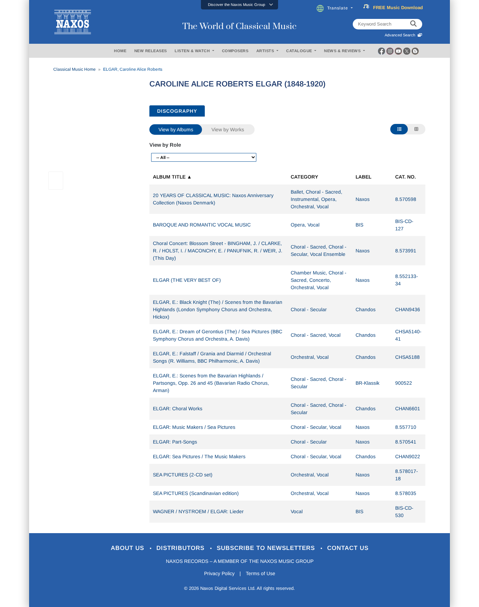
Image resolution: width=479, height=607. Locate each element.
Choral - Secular (309, 309)
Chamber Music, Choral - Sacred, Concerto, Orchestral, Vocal (318, 280)
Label (363, 177)
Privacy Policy (219, 573)
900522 (403, 383)
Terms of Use (260, 573)
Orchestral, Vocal (310, 357)
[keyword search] (413, 24)
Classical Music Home (74, 69)
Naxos (363, 199)
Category (304, 177)
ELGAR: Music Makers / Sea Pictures (194, 427)
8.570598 (405, 199)
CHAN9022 (407, 456)
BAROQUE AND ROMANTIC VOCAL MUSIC (202, 225)
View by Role (165, 145)
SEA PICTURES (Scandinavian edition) (196, 493)
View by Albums (175, 129)
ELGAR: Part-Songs (175, 442)
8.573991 (405, 250)
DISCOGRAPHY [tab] (177, 111)
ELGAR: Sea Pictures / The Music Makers (199, 456)
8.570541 (405, 442)
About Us (128, 548)
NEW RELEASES (150, 51)
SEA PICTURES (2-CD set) (182, 474)
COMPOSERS (235, 51)
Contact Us (348, 548)
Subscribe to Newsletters (267, 548)
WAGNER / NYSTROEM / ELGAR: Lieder (198, 511)
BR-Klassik (367, 383)
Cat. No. (405, 177)
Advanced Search (401, 35)
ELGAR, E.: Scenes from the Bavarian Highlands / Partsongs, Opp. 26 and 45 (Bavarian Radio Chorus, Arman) (211, 383)
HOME (120, 51)
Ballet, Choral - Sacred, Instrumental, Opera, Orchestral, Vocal (316, 199)
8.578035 (405, 493)
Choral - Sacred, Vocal (315, 335)
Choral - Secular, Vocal (316, 427)
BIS (359, 225)
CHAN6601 (407, 408)
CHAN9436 (407, 309)
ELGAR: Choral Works (177, 408)
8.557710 (405, 427)
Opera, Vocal (305, 225)
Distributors (181, 548)
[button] (239, 4)
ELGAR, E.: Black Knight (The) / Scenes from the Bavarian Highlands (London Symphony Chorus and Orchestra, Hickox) (217, 309)
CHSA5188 (407, 357)
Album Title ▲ (172, 177)
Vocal (297, 511)
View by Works (227, 129)
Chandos (366, 309)
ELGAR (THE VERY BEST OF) (187, 280)
